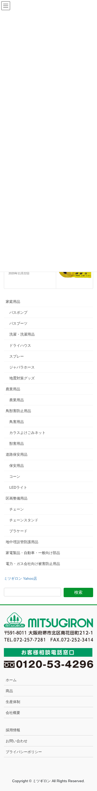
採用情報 (13, 730)
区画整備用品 (16, 498)
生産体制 (13, 702)
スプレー (16, 356)
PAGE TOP (89, 762)
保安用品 (16, 465)
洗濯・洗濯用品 (22, 334)
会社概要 (13, 713)
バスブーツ (18, 323)
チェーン (16, 509)
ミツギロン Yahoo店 (20, 578)
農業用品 (13, 389)
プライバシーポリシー (24, 752)
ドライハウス (20, 345)
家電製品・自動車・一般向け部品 (33, 553)
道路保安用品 (16, 454)
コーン (14, 476)
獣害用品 (16, 443)
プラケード (18, 531)
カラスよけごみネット (27, 433)
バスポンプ (18, 312)
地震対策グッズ (22, 378)
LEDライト (18, 487)
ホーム (11, 680)
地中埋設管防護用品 (22, 542)
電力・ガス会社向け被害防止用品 (33, 564)
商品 (9, 691)
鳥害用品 (16, 422)
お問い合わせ (16, 741)
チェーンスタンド (23, 520)
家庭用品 (13, 301)
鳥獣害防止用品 (18, 411)
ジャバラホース (22, 367)
